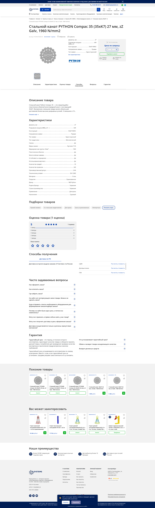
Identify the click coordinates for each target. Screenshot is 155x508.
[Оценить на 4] (48, 246)
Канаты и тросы (46, 14)
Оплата (41, 5)
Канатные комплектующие (61, 14)
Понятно (65, 502)
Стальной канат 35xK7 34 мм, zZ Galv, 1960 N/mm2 (116, 387)
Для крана (68, 208)
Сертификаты (66, 474)
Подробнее (76, 502)
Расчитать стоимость (118, 264)
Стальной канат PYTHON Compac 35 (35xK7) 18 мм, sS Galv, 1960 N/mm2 (58, 388)
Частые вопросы (81, 485)
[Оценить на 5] (53, 246)
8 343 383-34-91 (112, 475)
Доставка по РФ (45, 259)
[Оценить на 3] (43, 246)
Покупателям (66, 479)
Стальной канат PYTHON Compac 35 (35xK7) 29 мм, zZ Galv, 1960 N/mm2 (38, 388)
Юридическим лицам (65, 5)
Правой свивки (35, 208)
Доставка (48, 5)
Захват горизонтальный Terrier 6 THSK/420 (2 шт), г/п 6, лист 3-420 (117, 427)
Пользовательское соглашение (116, 497)
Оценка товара (65, 84)
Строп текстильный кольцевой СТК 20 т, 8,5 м (57, 426)
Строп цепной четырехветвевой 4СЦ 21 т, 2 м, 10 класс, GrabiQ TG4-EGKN (97, 427)
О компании (32, 5)
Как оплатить (80, 479)
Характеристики (51, 84)
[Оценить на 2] (38, 246)
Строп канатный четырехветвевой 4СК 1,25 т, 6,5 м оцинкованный (38, 427)
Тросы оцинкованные (82, 208)
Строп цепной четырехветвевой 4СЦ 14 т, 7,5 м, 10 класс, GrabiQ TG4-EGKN (77, 427)
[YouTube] (37, 495)
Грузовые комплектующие (104, 14)
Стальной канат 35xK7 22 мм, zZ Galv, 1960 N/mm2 (96, 387)
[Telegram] (33, 495)
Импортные (96, 208)
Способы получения (79, 85)
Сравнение (93, 477)
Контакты (77, 5)
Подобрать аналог (112, 54)
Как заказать (79, 477)
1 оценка (52, 36)
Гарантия (107, 84)
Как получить (80, 482)
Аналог (38, 393)
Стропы (72, 14)
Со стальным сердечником (52, 208)
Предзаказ (117, 432)
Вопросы (93, 84)
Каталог (78, 471)
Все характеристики (74, 54)
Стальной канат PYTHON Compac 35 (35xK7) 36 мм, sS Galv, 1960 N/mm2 (77, 388)
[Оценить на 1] (33, 246)
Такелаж (116, 14)
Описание (37, 84)
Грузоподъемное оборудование (85, 14)
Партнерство (80, 487)
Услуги (55, 5)
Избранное (93, 474)
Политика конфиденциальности (117, 494)
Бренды (65, 477)
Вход (91, 471)
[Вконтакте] (30, 495)
